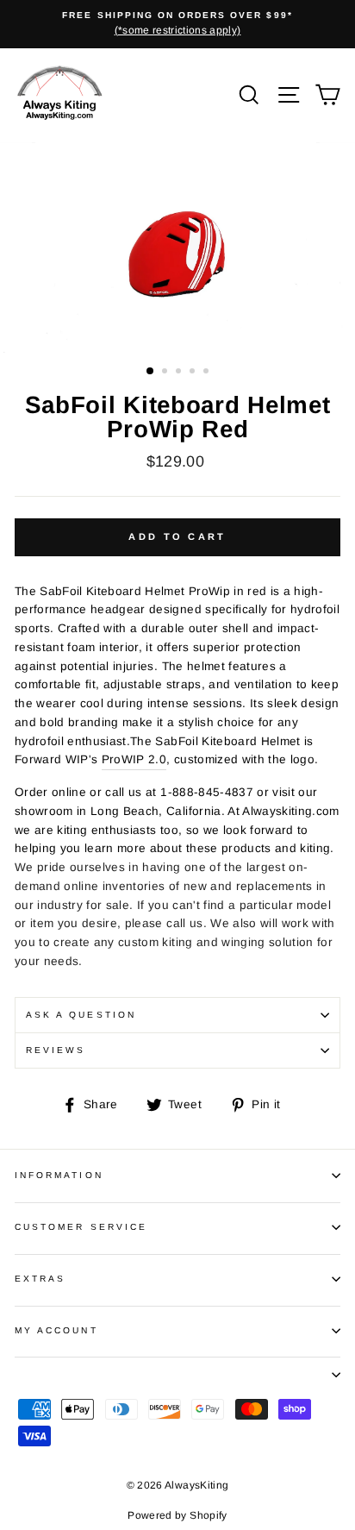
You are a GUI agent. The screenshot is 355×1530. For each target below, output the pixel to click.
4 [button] (194, 372)
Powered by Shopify (177, 1515)
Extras (40, 1278)
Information (59, 1175)
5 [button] (207, 372)
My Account (56, 1330)
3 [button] (180, 372)
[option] (177, 24)
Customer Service (81, 1227)
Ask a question (81, 1014)
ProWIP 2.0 (134, 759)
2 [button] (166, 372)
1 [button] (150, 371)
